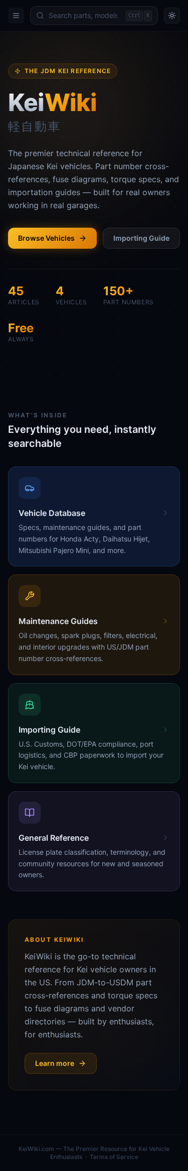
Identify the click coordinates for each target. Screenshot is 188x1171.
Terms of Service (114, 1156)
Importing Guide (141, 238)
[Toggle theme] (172, 16)
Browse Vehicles (46, 238)
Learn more (54, 1063)
